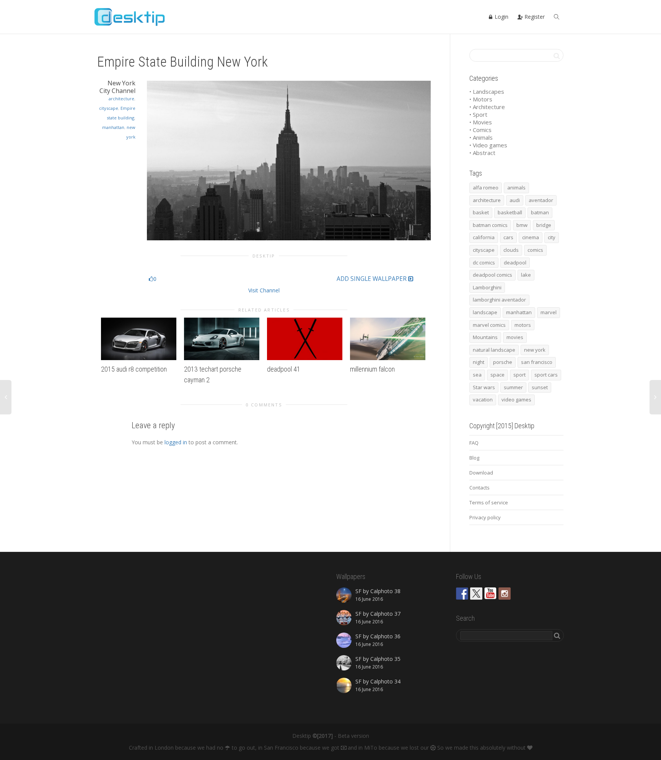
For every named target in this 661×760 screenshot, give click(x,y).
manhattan (113, 127)
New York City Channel (117, 87)
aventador (541, 200)
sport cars (546, 374)
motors (522, 324)
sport (519, 374)
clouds (511, 249)
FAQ (474, 442)
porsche (502, 362)
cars (508, 237)
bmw (521, 225)
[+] (138, 339)
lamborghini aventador (499, 299)
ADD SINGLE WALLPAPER (372, 279)
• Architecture (487, 107)
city (551, 237)
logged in (175, 442)
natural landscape (494, 349)
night (478, 362)
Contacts (479, 487)
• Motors (480, 99)
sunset (540, 387)
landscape (485, 312)
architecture (121, 98)
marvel (549, 312)
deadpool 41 (283, 369)
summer (513, 387)
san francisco (536, 362)
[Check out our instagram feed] (504, 593)
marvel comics (489, 324)
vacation (483, 399)
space (497, 374)
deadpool (515, 262)
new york (534, 349)
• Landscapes (486, 91)
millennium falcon (372, 369)
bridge (543, 225)
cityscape (108, 108)
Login (500, 16)
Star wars (484, 387)
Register (534, 16)
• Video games (488, 145)
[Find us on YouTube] (490, 593)
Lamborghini (487, 287)
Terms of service (488, 502)
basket (481, 212)
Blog (474, 457)
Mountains (485, 337)
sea (477, 374)
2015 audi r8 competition (134, 369)
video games (516, 399)
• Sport (478, 114)
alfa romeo (485, 187)
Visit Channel (264, 290)
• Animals (481, 137)
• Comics (480, 130)
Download (481, 472)
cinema (530, 237)
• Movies (480, 122)
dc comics (484, 262)
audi (515, 200)
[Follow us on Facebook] (462, 593)
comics (535, 249)
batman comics (490, 225)
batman (540, 212)
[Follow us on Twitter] (476, 593)
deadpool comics (492, 274)
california (484, 237)
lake (526, 274)
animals (516, 187)
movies (514, 337)
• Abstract (482, 153)
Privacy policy (485, 517)
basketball (510, 212)
